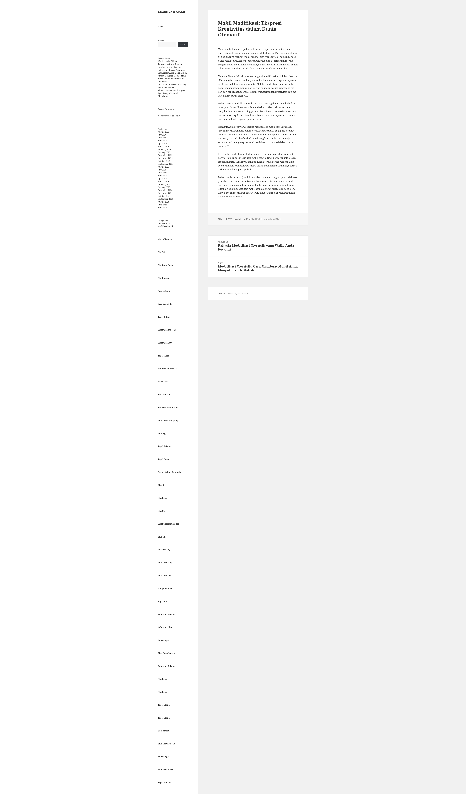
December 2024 (165, 190)
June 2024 (162, 204)
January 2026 (164, 152)
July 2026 (162, 134)
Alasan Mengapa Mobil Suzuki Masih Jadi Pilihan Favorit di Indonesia (172, 78)
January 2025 (164, 187)
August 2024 (163, 201)
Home (160, 26)
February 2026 (164, 149)
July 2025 (162, 169)
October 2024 (164, 196)
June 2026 (162, 137)
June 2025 (162, 172)
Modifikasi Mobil (171, 12)
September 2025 (165, 164)
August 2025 (163, 167)
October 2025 (164, 161)
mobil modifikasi (273, 219)
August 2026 (163, 132)
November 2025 (165, 158)
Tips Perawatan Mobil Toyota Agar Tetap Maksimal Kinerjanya (171, 93)
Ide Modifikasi (164, 223)
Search (161, 40)
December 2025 (165, 155)
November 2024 (165, 193)
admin (239, 219)
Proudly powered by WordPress (233, 293)
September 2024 (165, 199)
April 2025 (162, 178)
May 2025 (162, 175)
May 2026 (162, 140)
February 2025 (164, 184)
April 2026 (162, 143)
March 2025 (163, 181)
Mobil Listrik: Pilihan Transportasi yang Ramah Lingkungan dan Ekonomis (170, 64)
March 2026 (163, 146)
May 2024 (162, 207)
